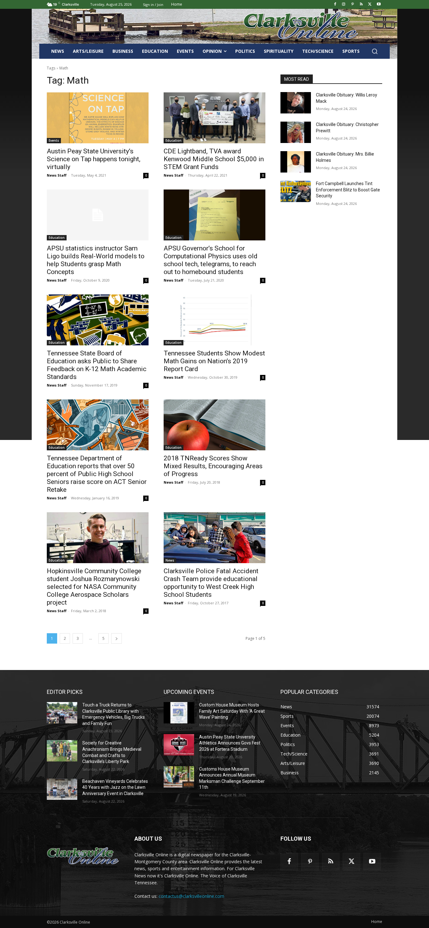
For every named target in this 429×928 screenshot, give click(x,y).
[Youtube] (378, 4)
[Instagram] (343, 4)
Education (174, 140)
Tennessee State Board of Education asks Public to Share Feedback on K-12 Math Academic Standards (96, 365)
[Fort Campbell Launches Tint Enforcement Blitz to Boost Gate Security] (295, 191)
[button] (374, 51)
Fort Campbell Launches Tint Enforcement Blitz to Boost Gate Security (348, 189)
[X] (369, 4)
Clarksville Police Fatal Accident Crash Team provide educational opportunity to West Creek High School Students (211, 582)
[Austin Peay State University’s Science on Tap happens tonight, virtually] (98, 117)
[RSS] (361, 4)
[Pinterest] (352, 4)
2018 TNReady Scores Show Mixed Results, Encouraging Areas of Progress (213, 466)
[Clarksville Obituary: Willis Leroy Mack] (295, 102)
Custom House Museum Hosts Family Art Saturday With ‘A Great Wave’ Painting (232, 711)
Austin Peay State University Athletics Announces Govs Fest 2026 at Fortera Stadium (229, 743)
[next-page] (116, 638)
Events (54, 140)
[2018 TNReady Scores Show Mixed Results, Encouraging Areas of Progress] (214, 424)
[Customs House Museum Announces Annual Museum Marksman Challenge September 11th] (179, 777)
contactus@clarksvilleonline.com (191, 896)
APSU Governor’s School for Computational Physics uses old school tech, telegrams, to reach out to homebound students (211, 260)
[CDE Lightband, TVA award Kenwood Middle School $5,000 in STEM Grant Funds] (214, 117)
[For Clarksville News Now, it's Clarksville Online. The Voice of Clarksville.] (83, 856)
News (170, 560)
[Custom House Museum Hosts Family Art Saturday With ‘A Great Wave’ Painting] (179, 712)
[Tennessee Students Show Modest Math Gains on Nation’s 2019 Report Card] (214, 319)
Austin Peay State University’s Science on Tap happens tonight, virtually (93, 159)
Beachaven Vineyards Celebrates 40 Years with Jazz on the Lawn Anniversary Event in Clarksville (115, 787)
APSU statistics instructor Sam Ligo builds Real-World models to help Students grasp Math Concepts (95, 260)
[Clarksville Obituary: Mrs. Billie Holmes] (295, 162)
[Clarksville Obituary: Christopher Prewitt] (295, 132)
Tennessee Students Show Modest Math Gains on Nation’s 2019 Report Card (214, 361)
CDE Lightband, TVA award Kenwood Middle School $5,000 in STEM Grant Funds (214, 159)
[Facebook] (335, 4)
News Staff (57, 175)
